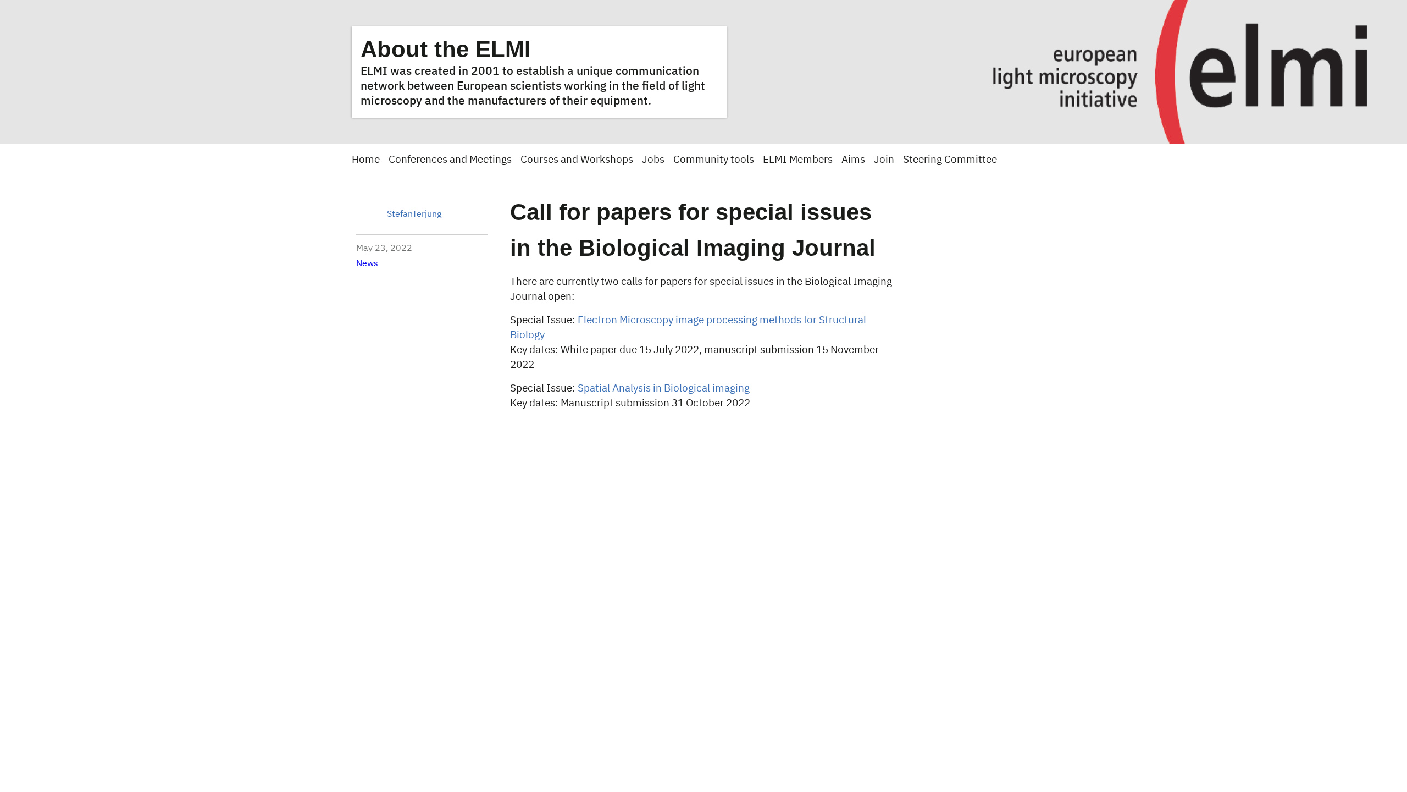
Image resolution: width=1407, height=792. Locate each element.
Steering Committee (950, 160)
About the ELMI (446, 49)
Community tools (713, 160)
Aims (853, 160)
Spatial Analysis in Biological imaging (662, 388)
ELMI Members (798, 160)
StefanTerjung (414, 214)
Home (366, 160)
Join (884, 160)
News (367, 264)
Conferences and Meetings (450, 160)
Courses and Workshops (576, 160)
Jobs (653, 160)
